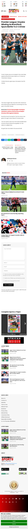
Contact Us (3, 400)
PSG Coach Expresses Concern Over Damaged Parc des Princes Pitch (17, 380)
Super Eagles (13, 16)
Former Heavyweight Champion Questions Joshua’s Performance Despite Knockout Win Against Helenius (13, 111)
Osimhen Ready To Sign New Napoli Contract (7, 147)
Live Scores (5, 16)
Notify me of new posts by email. (12, 280)
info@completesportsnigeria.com (11, 463)
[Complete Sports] (14, 11)
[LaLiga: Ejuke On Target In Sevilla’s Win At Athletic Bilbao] (14, 226)
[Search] (24, 11)
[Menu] (3, 11)
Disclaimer (3, 408)
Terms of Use (4, 404)
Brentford (4, 134)
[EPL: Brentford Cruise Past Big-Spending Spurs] (14, 205)
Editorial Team (4, 406)
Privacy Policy (4, 410)
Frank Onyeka (11, 134)
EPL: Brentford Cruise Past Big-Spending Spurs (12, 214)
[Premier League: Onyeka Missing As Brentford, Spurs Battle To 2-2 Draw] (14, 65)
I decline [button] (14, 524)
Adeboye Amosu (11, 158)
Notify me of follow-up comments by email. (15, 278)
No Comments (5, 31)
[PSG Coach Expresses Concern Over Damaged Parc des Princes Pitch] (5, 380)
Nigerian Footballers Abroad (8, 19)
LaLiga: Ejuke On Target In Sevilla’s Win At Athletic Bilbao (12, 235)
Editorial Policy (4, 413)
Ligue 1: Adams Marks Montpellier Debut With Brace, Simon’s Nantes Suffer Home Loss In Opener (20, 149)
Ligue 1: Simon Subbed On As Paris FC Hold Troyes (12, 192)
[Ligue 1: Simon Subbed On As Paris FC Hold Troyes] (14, 183)
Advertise (3, 402)
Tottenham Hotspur (19, 134)
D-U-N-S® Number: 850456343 (8, 421)
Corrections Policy (5, 415)
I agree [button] (14, 521)
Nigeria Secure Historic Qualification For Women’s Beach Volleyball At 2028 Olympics (18, 358)
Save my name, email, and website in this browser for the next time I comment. (13, 274)
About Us (3, 398)
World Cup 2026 (22, 16)
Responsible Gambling (6, 419)
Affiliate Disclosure (5, 417)
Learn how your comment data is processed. (13, 290)
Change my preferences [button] (14, 526)
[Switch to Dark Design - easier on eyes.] (26, 11)
